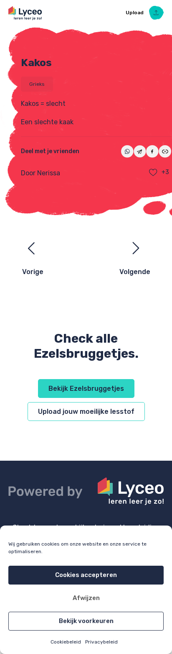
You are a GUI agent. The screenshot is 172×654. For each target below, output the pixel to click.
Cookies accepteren (86, 575)
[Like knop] (153, 172)
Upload (135, 12)
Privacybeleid (101, 642)
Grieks (37, 84)
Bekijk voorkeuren (86, 621)
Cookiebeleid (66, 642)
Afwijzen (86, 598)
